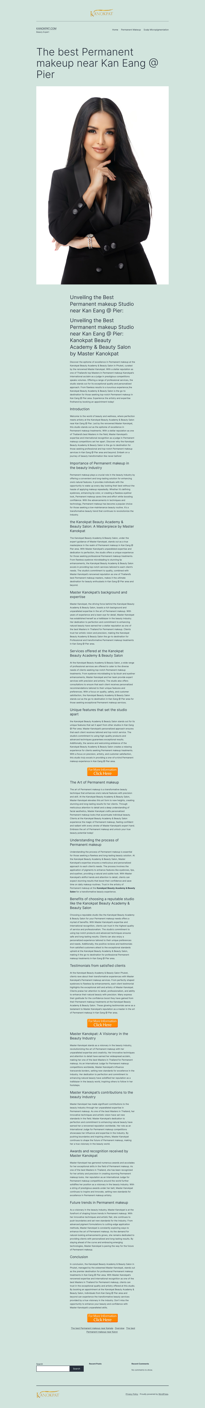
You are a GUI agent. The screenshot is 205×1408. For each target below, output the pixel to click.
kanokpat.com (46, 28)
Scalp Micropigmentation (156, 29)
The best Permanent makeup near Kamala (92, 1328)
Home (115, 29)
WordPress (163, 1394)
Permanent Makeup (131, 29)
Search (39, 1364)
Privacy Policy (132, 1394)
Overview (119, 1328)
